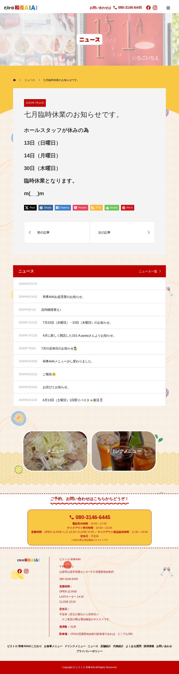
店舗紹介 (105, 646)
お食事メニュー (53, 646)
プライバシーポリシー (89, 651)
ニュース (93, 646)
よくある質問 (133, 646)
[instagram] (155, 7)
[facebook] (148, 7)
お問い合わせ (164, 646)
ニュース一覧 (148, 271)
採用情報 (149, 646)
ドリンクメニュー (75, 646)
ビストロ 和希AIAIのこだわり (24, 646)
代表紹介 (118, 646)
